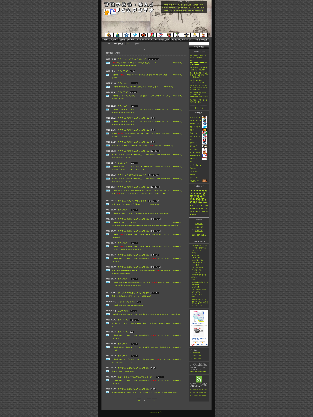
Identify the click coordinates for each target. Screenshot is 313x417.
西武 (195, 395)
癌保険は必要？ (118, 371)
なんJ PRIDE (123, 71)
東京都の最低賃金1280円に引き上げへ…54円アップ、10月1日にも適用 (139, 392)
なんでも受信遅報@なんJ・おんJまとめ (133, 118)
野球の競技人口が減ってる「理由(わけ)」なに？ (130, 204)
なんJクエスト (123, 83)
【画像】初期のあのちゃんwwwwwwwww (127, 305)
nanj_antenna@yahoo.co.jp (198, 371)
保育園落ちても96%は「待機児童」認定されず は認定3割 (136, 145)
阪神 (194, 389)
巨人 (191, 389)
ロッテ (199, 395)
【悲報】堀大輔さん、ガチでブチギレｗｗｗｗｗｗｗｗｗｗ (135, 213)
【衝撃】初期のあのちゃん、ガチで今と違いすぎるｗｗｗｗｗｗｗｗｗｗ (140, 314)
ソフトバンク (202, 392)
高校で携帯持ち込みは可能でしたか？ (126, 296)
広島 (200, 389)
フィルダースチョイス (126, 302)
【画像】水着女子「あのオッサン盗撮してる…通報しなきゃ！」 (136, 87)
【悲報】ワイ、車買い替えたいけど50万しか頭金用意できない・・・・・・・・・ (193, 11)
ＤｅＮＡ (192, 392)
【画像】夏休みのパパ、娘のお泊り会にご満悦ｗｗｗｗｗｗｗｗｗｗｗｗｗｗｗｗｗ (194, 5)
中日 (197, 389)
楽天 (197, 392)
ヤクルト (204, 389)
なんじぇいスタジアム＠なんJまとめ (132, 59)
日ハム (192, 395)
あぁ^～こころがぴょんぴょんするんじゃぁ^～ (136, 377)
